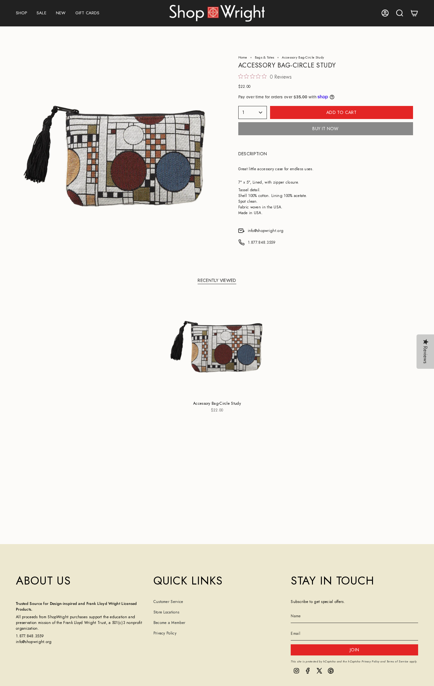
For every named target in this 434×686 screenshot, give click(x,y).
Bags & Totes (265, 57)
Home (242, 57)
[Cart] (414, 13)
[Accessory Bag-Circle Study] (217, 346)
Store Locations (166, 612)
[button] (21, 13)
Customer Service (168, 602)
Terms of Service (398, 661)
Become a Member (169, 623)
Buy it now (325, 128)
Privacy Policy (164, 633)
